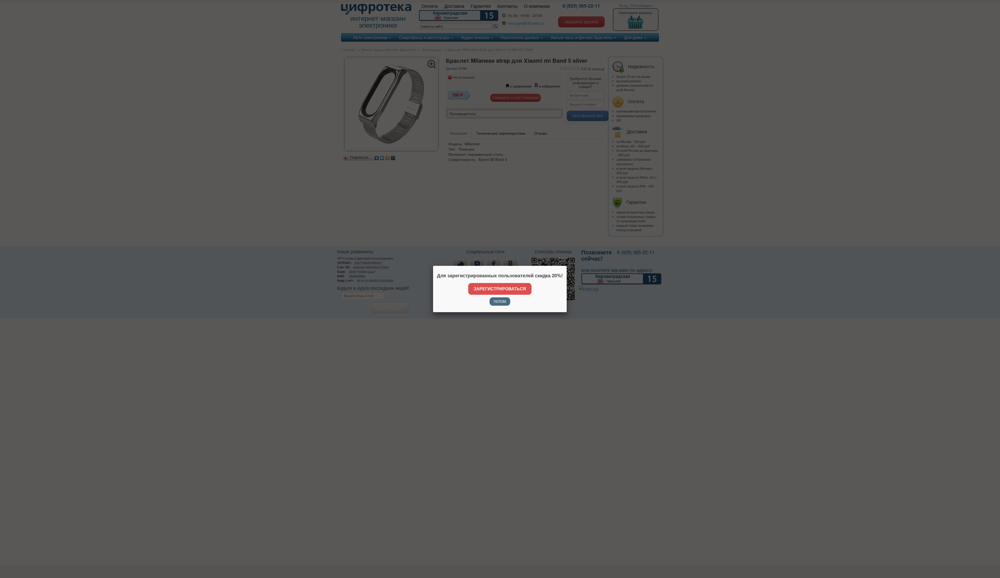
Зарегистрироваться (500, 289)
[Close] (566, 266)
